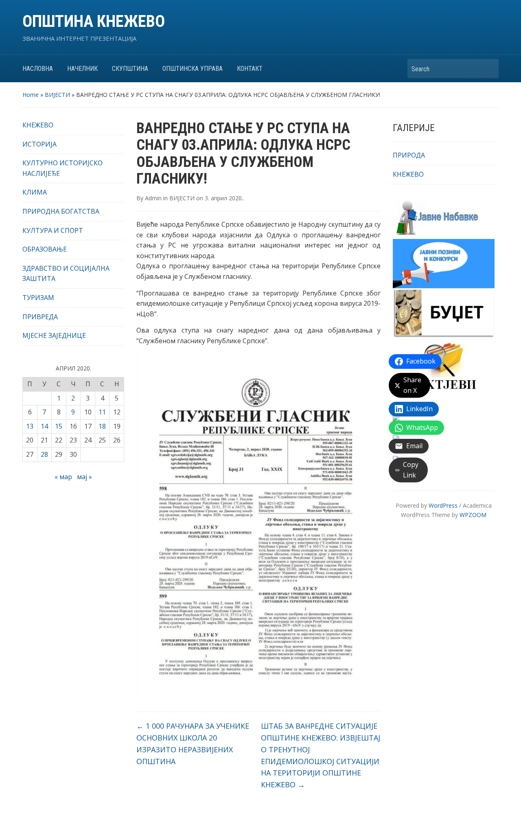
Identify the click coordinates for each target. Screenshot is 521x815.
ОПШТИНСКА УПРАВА (192, 68)
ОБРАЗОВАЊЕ (44, 249)
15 (58, 426)
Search (488, 68)
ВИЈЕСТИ (57, 95)
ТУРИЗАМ (38, 297)
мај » (84, 476)
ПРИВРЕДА (40, 316)
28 (44, 454)
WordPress (443, 505)
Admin (153, 198)
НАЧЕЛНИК (82, 68)
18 (102, 426)
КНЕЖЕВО (37, 124)
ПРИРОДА (409, 155)
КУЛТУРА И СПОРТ (52, 230)
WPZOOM (473, 515)
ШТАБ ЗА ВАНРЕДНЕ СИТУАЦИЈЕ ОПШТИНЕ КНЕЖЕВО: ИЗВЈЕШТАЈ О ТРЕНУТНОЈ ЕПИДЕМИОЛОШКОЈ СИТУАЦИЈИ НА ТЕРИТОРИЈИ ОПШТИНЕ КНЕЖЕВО (320, 755)
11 (102, 412)
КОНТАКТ (250, 68)
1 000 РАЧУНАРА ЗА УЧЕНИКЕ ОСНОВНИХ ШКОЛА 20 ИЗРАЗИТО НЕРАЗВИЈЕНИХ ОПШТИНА (192, 743)
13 (29, 426)
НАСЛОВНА (37, 68)
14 (44, 426)
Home (30, 95)
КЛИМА (34, 192)
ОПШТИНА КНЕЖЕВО (93, 21)
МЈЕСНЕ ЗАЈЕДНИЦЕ (54, 335)
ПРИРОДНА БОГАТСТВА (60, 211)
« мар (63, 476)
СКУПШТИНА (130, 68)
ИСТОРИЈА (39, 144)
